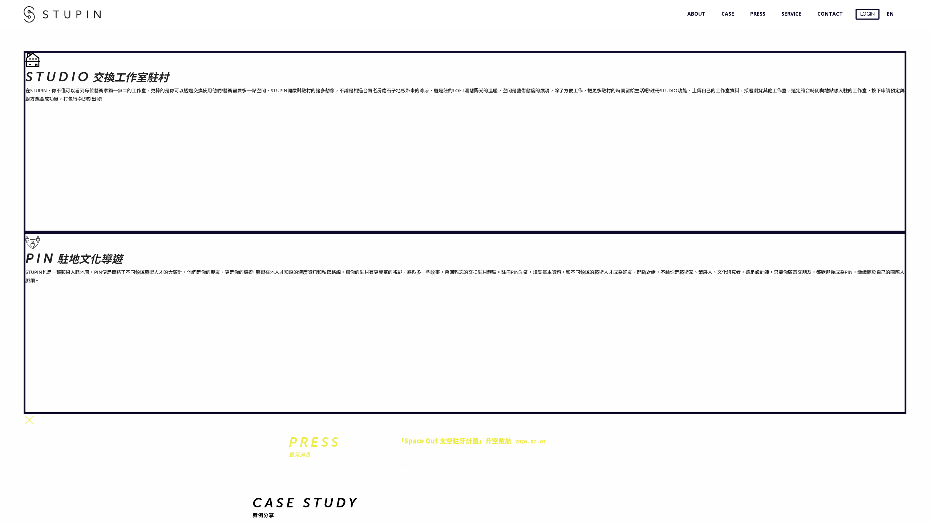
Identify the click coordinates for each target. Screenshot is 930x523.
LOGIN (867, 14)
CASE (726, 13)
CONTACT (828, 13)
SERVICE (789, 13)
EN (890, 13)
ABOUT (694, 13)
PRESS (756, 13)
